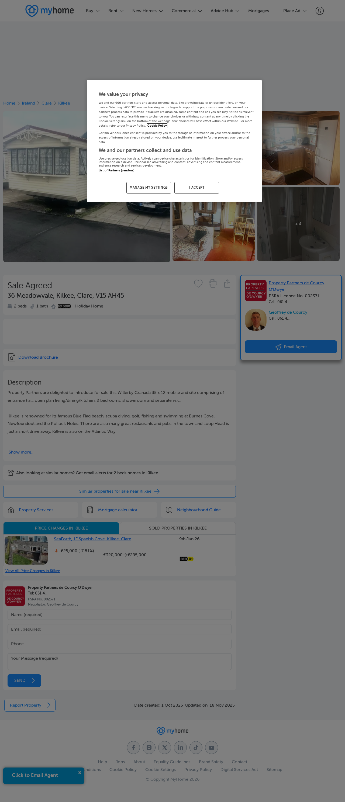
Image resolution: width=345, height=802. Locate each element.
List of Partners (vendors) (116, 170)
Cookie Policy (157, 125)
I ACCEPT (197, 187)
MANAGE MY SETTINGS (149, 187)
